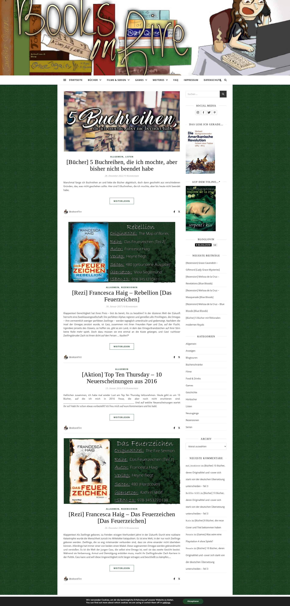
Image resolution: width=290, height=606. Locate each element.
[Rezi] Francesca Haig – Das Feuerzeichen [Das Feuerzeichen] (122, 517)
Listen (129, 156)
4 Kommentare (131, 306)
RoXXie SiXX (193, 493)
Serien (189, 427)
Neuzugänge (192, 413)
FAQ (175, 79)
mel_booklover (193, 466)
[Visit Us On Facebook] (203, 112)
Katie (188, 521)
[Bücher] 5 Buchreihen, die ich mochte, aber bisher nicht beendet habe (121, 165)
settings (166, 602)
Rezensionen (129, 287)
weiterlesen (122, 201)
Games (139, 79)
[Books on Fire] (145, 36)
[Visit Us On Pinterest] (214, 112)
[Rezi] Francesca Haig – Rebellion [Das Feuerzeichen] (122, 296)
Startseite (75, 79)
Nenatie (189, 534)
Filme (189, 371)
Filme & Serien (116, 79)
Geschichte (191, 392)
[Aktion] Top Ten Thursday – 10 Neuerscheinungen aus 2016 (122, 377)
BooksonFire (75, 211)
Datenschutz (212, 79)
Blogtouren (191, 357)
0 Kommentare (132, 176)
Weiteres (158, 79)
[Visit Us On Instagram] (198, 112)
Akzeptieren (193, 601)
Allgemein (117, 156)
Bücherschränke (194, 364)
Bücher (93, 79)
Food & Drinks (193, 378)
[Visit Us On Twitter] (209, 112)
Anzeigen (190, 350)
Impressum (191, 79)
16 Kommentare (130, 388)
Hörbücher (191, 399)
